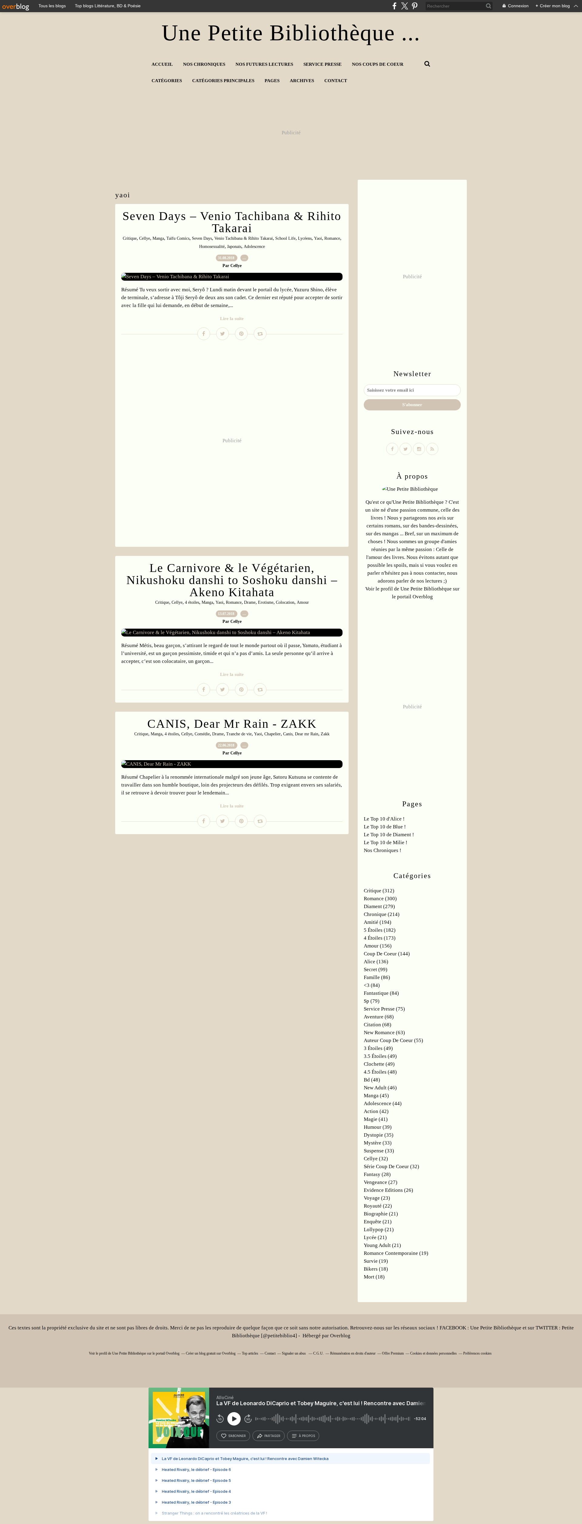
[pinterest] (414, 5)
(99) (375, 969)
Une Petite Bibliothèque (426, 589)
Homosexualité (212, 246)
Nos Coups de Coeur (377, 64)
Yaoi (318, 238)
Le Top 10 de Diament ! (389, 834)
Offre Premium (393, 1353)
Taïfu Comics (177, 238)
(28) (377, 1174)
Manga (158, 238)
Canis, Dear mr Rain (300, 734)
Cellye (144, 238)
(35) (378, 1135)
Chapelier (272, 734)
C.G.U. (318, 1353)
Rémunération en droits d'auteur (353, 1353)
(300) (380, 898)
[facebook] (394, 5)
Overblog (340, 1336)
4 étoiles (192, 602)
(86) (377, 977)
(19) (396, 1253)
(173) (380, 938)
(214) (382, 914)
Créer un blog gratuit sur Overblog (211, 1353)
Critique (130, 238)
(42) (376, 1111)
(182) (380, 930)
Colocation (285, 602)
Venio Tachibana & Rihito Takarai (243, 238)
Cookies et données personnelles (433, 1353)
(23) (377, 1198)
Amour (303, 602)
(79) (372, 1001)
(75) (384, 1009)
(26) (388, 1190)
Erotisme (265, 602)
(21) (381, 1214)
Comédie (202, 734)
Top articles (250, 1353)
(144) (387, 954)
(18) (376, 1269)
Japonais (234, 246)
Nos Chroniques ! (382, 850)
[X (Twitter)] (404, 5)
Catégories (167, 80)
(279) (379, 906)
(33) (378, 1143)
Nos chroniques (204, 64)
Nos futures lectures (264, 64)
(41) (376, 1119)
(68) (379, 1017)
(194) (377, 922)
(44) (383, 1103)
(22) (378, 1206)
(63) (384, 1032)
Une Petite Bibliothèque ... (291, 32)
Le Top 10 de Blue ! (385, 827)
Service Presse (322, 64)
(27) (380, 1182)
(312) (379, 891)
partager (272, 1436)
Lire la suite (232, 318)
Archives (302, 80)
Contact (335, 80)
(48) (380, 1072)
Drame (250, 602)
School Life (285, 238)
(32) (376, 1158)
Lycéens (305, 238)
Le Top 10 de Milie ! (385, 842)
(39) (378, 1127)
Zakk (325, 734)
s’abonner (237, 1436)
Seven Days (202, 238)
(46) (380, 1088)
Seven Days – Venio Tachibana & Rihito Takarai (231, 222)
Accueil (162, 64)
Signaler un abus (294, 1353)
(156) (378, 946)
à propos (307, 1436)
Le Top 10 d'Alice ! (384, 819)
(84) (372, 985)
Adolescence (254, 246)
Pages (272, 80)
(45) (376, 1095)
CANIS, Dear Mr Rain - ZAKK (232, 723)
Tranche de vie (239, 734)
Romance (332, 238)
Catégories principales (223, 80)
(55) (393, 1040)
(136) (376, 961)
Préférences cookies (477, 1353)
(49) (378, 1048)
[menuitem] (162, 64)
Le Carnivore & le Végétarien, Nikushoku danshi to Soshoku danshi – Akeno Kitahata (232, 580)
